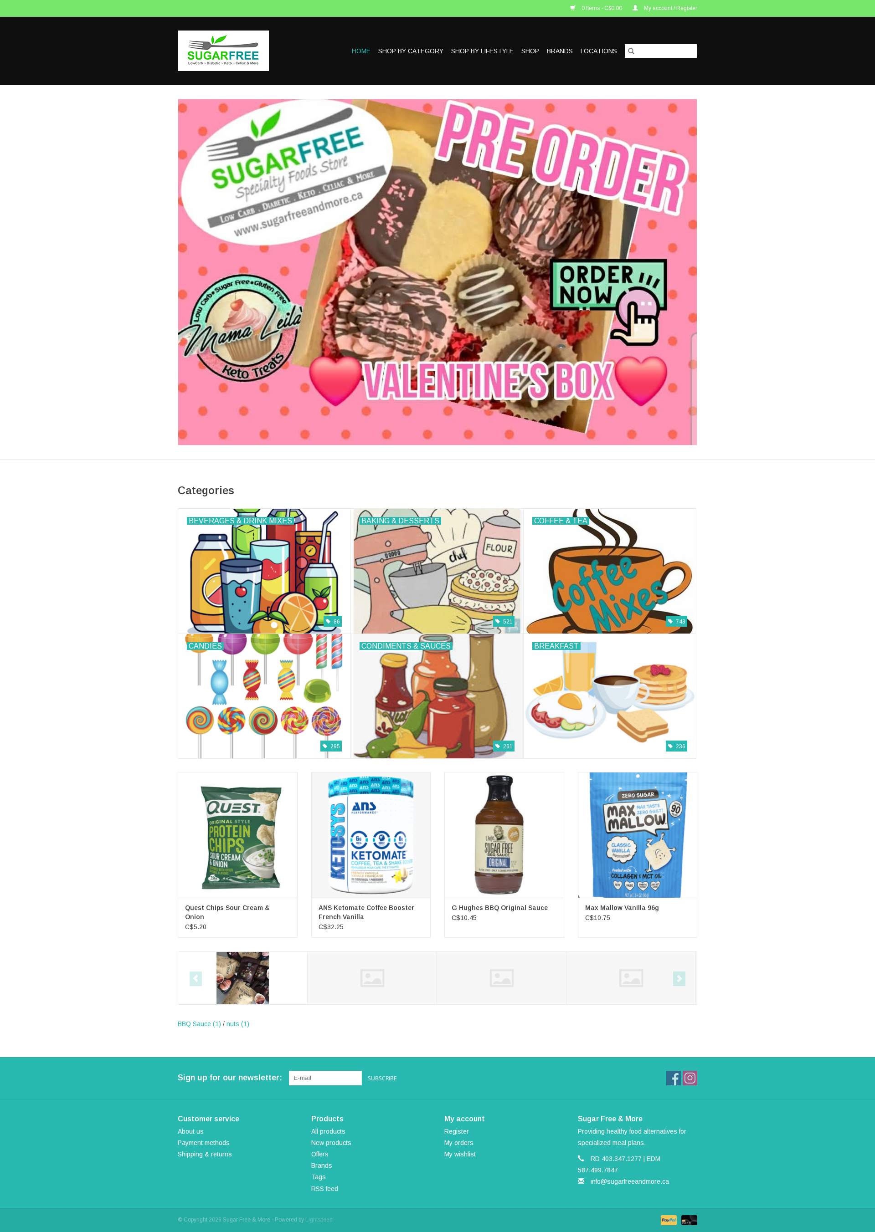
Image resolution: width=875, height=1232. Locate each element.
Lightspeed (319, 1220)
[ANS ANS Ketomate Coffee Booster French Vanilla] (371, 834)
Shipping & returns (205, 1154)
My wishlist (460, 1154)
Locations (599, 51)
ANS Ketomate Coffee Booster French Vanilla (366, 912)
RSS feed (324, 1188)
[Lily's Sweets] (501, 978)
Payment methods (204, 1142)
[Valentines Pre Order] (437, 272)
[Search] (631, 51)
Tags (318, 1177)
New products (331, 1142)
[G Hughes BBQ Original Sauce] (504, 834)
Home (361, 51)
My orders (459, 1142)
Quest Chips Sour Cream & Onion (227, 912)
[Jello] (372, 978)
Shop (530, 51)
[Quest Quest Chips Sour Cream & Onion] (238, 834)
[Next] (679, 978)
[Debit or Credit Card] (687, 1220)
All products (328, 1131)
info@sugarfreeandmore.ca (630, 1181)
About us (191, 1131)
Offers (320, 1154)
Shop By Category (410, 51)
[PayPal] (668, 1220)
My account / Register (670, 8)
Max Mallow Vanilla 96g (622, 907)
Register (456, 1131)
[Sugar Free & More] (232, 51)
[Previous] (196, 978)
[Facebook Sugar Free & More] (673, 1078)
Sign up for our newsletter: (230, 1077)
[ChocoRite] (242, 978)
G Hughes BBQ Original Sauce (500, 907)
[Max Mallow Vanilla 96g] (638, 834)
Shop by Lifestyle (482, 51)
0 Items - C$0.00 (601, 8)
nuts (237, 1024)
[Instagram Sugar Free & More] (690, 1078)
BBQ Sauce (199, 1024)
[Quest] (630, 978)
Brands (560, 51)
